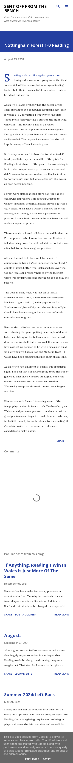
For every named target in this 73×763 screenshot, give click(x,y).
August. (12, 635)
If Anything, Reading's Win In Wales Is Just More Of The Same (35, 570)
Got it (47, 759)
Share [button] (60, 440)
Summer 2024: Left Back (29, 694)
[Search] (58, 6)
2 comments (23, 673)
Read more (61, 614)
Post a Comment (26, 614)
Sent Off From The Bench (25, 8)
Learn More (31, 759)
